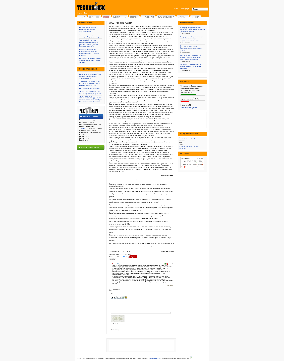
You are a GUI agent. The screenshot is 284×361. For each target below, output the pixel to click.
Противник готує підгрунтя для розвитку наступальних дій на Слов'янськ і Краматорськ (190, 57)
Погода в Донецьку (185, 146)
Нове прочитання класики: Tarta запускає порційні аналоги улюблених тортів (90, 76)
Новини (79, 13)
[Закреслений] (120, 297)
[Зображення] (123, 297)
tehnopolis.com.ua (155, 358)
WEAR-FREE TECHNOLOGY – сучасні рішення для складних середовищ (190, 66)
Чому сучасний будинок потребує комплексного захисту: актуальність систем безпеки (191, 39)
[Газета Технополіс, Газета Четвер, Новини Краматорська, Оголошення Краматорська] (91, 6)
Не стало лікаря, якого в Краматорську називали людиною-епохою (87, 29)
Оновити (115, 323)
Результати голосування (188, 108)
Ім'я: (112, 293)
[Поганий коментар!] (167, 264)
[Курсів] (115, 297)
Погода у (187, 138)
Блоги (86, 13)
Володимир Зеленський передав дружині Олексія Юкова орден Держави (90, 60)
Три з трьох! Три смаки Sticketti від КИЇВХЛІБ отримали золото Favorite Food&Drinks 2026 (89, 83)
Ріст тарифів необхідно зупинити (90, 88)
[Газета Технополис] (89, 113)
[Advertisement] (141, 345)
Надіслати (114, 330)
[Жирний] (112, 297)
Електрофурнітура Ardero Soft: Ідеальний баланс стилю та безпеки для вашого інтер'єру (192, 29)
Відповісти (169, 285)
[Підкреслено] (117, 297)
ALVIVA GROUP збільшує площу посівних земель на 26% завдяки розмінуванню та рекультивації (90, 99)
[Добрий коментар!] (165, 264)
